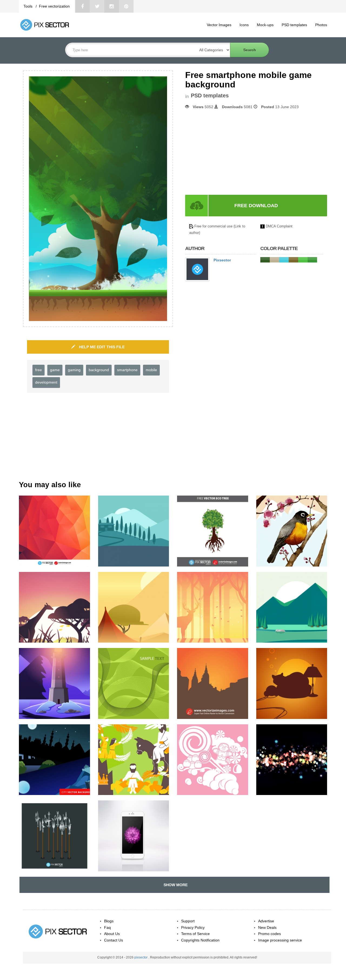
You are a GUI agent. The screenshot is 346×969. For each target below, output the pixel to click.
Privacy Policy (193, 927)
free (38, 370)
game (55, 370)
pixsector (141, 957)
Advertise (266, 921)
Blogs (109, 921)
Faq (107, 927)
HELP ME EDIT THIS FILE (101, 347)
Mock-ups (265, 25)
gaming (74, 370)
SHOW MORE (174, 885)
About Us (112, 934)
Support (188, 921)
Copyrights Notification (200, 940)
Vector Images (219, 25)
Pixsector (222, 260)
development (46, 382)
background (99, 370)
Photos (321, 25)
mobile (151, 370)
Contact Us (113, 940)
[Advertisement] (230, 152)
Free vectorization (54, 6)
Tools (29, 6)
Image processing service (280, 940)
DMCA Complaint (279, 226)
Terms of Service (195, 934)
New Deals (267, 927)
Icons (244, 25)
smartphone (127, 370)
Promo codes (269, 934)
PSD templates (294, 25)
